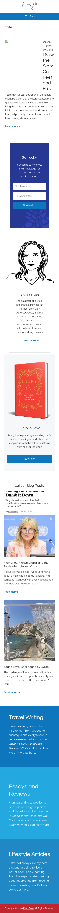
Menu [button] (32, 16)
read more (29, 340)
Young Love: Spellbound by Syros (26, 666)
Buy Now (29, 458)
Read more (11, 126)
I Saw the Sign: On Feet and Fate (48, 71)
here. (32, 752)
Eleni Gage (29, 6)
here (46, 824)
